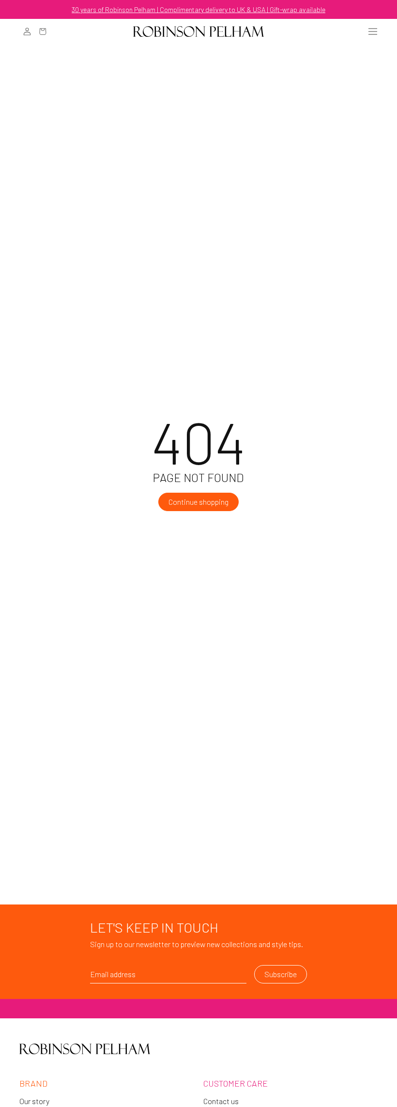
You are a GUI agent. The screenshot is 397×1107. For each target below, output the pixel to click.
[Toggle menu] (373, 31)
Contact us (221, 1101)
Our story (34, 1101)
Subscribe (280, 974)
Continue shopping (198, 501)
